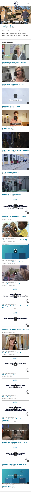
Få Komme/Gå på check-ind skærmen (12, 396)
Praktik (20, 30)
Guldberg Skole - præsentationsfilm (11, 283)
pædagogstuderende (14, 30)
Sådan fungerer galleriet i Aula (10, 374)
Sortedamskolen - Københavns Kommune (13, 84)
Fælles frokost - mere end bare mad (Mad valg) (14, 239)
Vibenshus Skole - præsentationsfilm (12, 352)
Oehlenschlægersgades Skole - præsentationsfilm (15, 150)
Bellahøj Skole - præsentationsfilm (11, 106)
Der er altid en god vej (8, 128)
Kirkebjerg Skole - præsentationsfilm (11, 194)
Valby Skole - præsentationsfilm (10, 172)
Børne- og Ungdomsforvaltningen (9, 27)
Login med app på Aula (8, 486)
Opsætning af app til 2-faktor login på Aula (13, 262)
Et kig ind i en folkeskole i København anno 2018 (15, 442)
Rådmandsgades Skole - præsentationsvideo (14, 62)
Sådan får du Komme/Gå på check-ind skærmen (14, 464)
